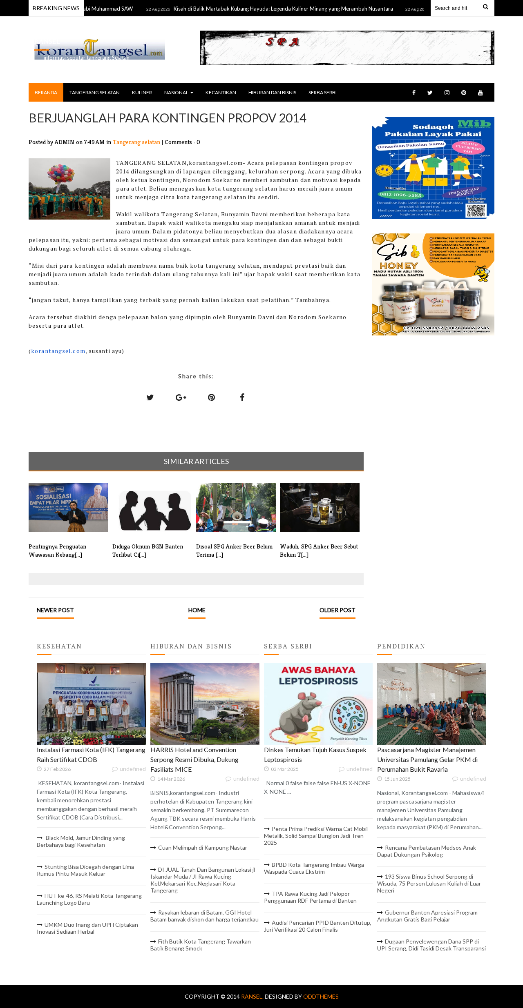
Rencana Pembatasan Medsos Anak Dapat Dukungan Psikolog (426, 851)
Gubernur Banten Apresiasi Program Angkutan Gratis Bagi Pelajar (427, 916)
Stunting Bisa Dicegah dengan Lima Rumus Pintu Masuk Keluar (85, 870)
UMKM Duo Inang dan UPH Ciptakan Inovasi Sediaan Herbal (87, 928)
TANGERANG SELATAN (94, 92)
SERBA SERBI (322, 92)
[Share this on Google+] (181, 397)
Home (197, 609)
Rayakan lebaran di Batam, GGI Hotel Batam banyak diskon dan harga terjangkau (204, 916)
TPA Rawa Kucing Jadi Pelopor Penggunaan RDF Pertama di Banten (310, 897)
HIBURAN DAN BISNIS (272, 92)
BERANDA (46, 92)
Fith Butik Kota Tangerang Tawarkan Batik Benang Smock (200, 945)
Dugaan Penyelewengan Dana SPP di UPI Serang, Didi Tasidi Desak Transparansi (431, 945)
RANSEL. (253, 996)
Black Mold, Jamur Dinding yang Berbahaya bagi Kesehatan (81, 841)
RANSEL (47, 41)
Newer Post (55, 609)
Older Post (337, 609)
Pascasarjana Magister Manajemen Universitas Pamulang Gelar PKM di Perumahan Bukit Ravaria (427, 759)
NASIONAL (176, 92)
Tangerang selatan (137, 142)
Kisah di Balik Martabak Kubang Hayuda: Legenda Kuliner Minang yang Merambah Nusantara (263, 8)
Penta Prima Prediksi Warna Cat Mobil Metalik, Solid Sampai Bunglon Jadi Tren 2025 (316, 835)
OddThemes (321, 996)
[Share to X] (150, 397)
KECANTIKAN (221, 92)
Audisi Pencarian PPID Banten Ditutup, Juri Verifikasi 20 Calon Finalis (317, 926)
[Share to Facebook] (242, 397)
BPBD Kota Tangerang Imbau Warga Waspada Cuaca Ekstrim (314, 868)
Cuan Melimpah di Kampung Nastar (202, 847)
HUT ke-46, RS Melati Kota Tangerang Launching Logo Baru (89, 899)
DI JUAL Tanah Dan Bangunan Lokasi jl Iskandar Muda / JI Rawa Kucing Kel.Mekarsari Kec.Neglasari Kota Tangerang (202, 880)
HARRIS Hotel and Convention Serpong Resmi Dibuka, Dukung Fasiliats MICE (194, 759)
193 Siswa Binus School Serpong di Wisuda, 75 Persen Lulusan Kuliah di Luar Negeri (429, 883)
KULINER (142, 92)
